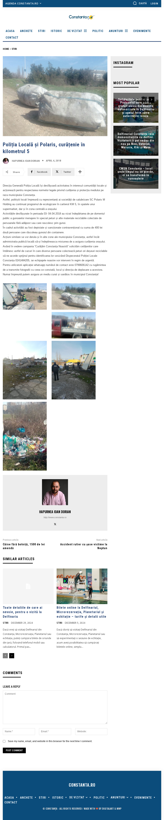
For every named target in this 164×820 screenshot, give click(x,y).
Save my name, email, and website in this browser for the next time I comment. (50, 741)
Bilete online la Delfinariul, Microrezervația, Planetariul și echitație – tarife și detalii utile (81, 612)
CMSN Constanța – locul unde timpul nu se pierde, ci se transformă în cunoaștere (136, 173)
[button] (140, 3)
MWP (119, 808)
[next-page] (11, 655)
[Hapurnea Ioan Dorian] (7, 161)
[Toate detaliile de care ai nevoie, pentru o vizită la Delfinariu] (28, 586)
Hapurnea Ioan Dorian (26, 161)
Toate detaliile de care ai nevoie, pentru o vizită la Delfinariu (22, 612)
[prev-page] (5, 655)
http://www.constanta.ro (55, 517)
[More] (80, 172)
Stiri (14, 49)
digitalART (108, 808)
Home (6, 49)
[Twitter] (55, 523)
